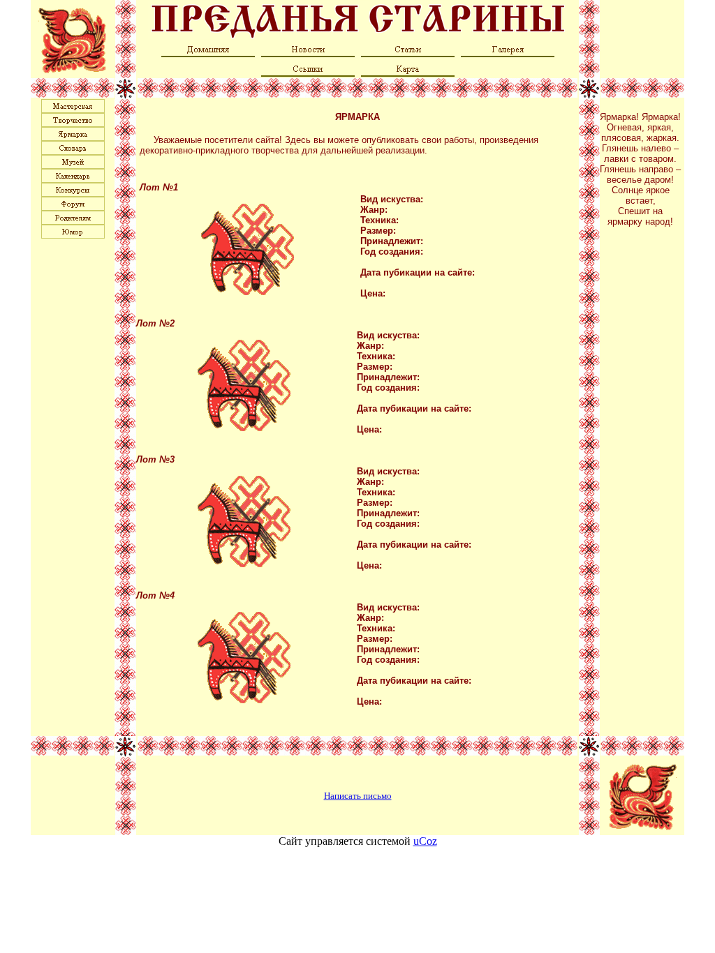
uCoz (425, 841)
